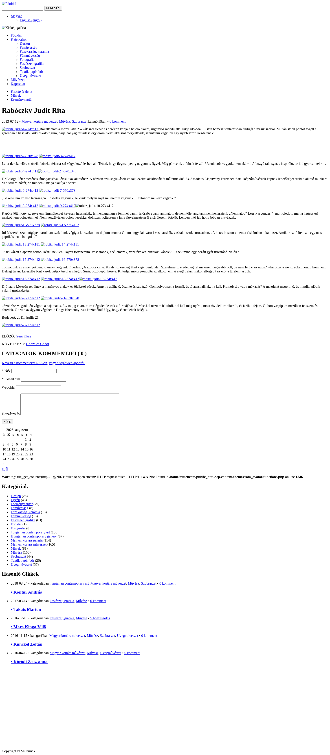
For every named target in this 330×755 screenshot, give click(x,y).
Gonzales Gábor (37, 344)
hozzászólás (100, 618)
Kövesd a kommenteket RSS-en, (25, 363)
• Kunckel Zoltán (26, 644)
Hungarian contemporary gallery (34, 536)
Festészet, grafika (32, 63)
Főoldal (16, 35)
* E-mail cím (11, 379)
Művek (16, 95)
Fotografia (27, 59)
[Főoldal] (9, 4)
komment (117, 121)
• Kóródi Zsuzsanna (29, 661)
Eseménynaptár (22, 99)
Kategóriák (18, 39)
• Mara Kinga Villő (28, 626)
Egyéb (15, 500)
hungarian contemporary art (30, 532)
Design (25, 43)
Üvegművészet (30, 76)
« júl (5, 469)
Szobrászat (27, 68)
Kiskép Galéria (21, 91)
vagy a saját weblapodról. (67, 363)
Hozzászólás (11, 414)
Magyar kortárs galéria (27, 540)
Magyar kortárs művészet (39, 121)
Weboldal (8, 387)
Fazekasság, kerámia (34, 51)
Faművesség (28, 47)
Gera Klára (23, 336)
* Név (6, 371)
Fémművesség (30, 55)
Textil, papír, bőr (31, 72)
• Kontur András (26, 592)
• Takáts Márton (26, 609)
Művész (64, 121)
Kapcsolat (18, 84)
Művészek (18, 80)
